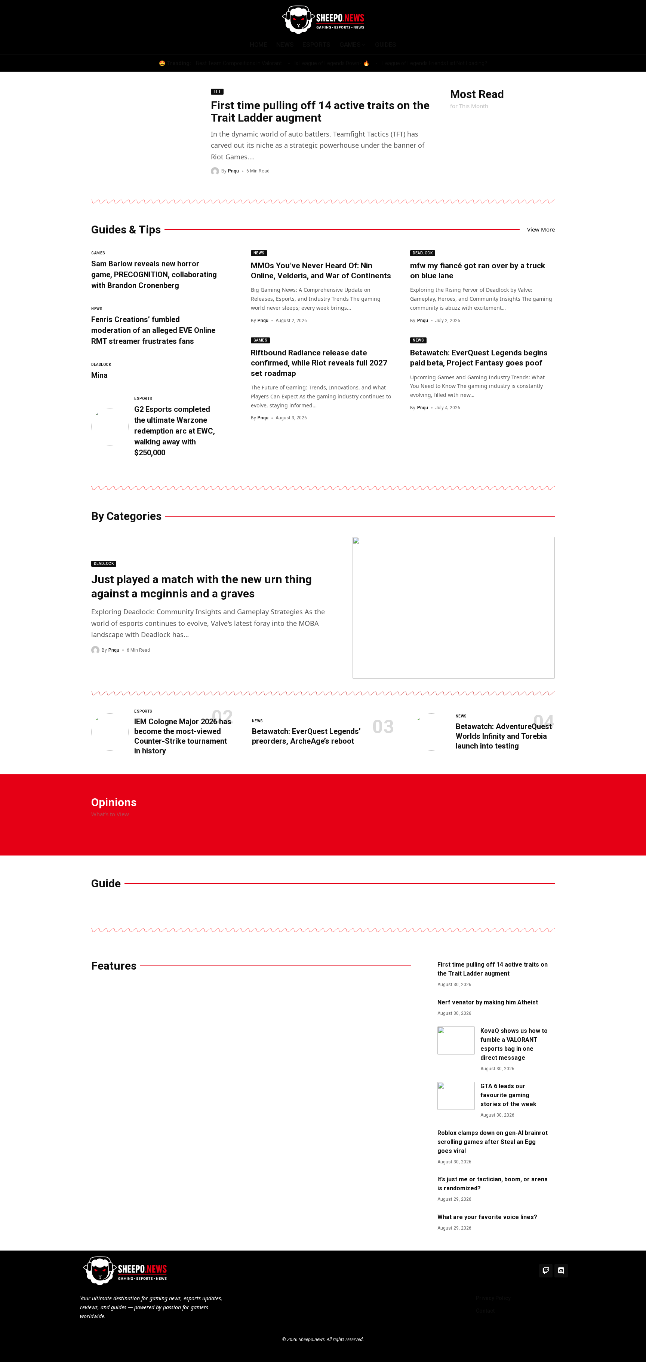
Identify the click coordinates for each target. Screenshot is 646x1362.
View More (541, 229)
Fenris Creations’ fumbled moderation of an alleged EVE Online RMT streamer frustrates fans (153, 330)
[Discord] (561, 1270)
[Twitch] (546, 1270)
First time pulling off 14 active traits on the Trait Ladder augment (320, 111)
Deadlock (101, 364)
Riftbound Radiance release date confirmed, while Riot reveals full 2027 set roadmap (319, 363)
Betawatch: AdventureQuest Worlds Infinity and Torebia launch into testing (504, 736)
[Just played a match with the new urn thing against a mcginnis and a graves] (454, 608)
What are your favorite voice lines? (487, 1217)
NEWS (96, 309)
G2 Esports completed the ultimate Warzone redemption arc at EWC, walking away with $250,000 (174, 431)
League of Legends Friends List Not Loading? (434, 63)
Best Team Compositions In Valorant (239, 63)
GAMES (98, 253)
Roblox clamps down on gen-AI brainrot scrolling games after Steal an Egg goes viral (492, 1141)
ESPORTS (143, 399)
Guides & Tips (126, 229)
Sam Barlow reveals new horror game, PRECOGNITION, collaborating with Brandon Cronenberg (154, 274)
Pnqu (233, 171)
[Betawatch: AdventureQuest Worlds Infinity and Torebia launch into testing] (431, 732)
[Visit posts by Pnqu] (215, 171)
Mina (99, 375)
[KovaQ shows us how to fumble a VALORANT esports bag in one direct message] (456, 1040)
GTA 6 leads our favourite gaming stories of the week (508, 1095)
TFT (217, 91)
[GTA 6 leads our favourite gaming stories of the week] (456, 1096)
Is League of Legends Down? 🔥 (332, 63)
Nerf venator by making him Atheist (487, 1002)
